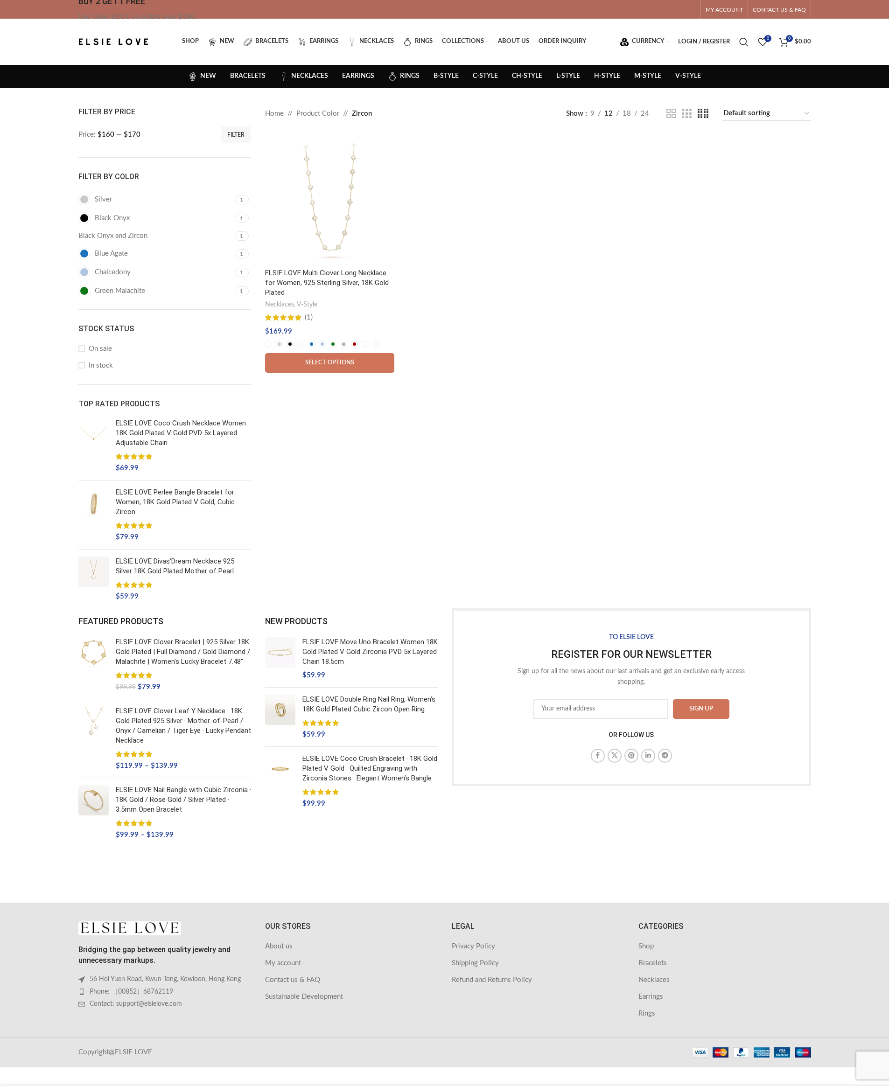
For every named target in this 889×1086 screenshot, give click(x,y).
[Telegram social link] (665, 756)
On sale (100, 348)
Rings (646, 1013)
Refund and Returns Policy (492, 979)
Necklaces (279, 304)
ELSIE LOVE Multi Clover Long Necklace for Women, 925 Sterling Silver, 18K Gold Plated (327, 283)
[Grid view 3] (686, 113)
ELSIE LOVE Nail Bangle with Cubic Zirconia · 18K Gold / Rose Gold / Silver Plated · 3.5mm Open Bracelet (183, 800)
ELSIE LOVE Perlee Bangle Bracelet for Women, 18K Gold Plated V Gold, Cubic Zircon (175, 502)
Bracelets (652, 963)
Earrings (650, 996)
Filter (236, 135)
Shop (646, 946)
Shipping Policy (475, 963)
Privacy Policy (473, 946)
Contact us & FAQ (292, 979)
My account (283, 963)
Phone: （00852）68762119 (131, 992)
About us (279, 946)
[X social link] (615, 756)
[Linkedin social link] (648, 756)
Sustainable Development (304, 996)
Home (274, 113)
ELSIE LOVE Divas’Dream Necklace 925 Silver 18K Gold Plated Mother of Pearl (175, 566)
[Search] (744, 42)
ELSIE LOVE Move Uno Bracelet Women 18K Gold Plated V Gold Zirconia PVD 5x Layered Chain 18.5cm (370, 652)
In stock (101, 365)
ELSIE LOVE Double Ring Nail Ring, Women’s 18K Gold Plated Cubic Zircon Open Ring (368, 704)
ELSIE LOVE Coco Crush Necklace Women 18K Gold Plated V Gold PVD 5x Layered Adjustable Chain (181, 433)
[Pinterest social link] (631, 756)
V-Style (307, 304)
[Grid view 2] (671, 113)
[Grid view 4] (703, 113)
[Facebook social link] (598, 756)
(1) (309, 317)
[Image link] (129, 928)
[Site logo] (113, 41)
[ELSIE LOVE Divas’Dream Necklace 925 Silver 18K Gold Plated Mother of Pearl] (93, 579)
